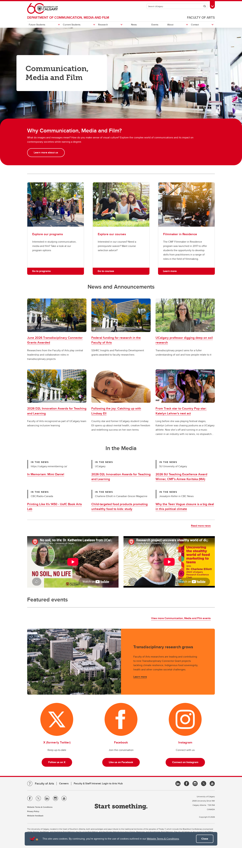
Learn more (140, 677)
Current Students (72, 24)
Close (204, 839)
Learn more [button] (170, 271)
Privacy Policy (33, 811)
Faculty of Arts (201, 17)
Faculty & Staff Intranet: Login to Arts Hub (98, 783)
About (170, 24)
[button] (56, 315)
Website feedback (35, 815)
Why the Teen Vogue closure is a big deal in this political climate (185, 506)
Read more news (201, 526)
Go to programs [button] (41, 271)
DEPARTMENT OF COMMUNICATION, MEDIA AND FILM (68, 17)
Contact (195, 24)
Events (154, 24)
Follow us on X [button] (57, 762)
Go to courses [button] (106, 271)
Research (103, 24)
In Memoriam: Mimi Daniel (45, 474)
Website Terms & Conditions (163, 839)
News (134, 24)
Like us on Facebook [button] (121, 762)
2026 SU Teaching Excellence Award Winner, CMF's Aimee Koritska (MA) (181, 476)
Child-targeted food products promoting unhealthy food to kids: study (119, 506)
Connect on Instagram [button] (185, 762)
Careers (64, 783)
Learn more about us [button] (46, 152)
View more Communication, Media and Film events (181, 618)
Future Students (37, 24)
